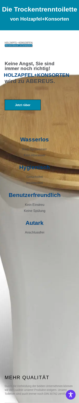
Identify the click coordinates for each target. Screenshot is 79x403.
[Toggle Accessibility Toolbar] (70, 394)
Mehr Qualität (27, 377)
